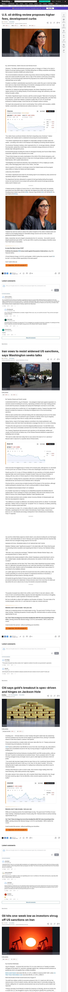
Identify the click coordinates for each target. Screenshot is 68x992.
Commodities (18, 5)
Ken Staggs (7, 659)
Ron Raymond (10, 309)
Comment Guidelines (6, 293)
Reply (5, 305)
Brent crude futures (10, 973)
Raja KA (6, 668)
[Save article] (51, 23)
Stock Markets (24, 5)
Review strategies (25, 112)
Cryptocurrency (43, 5)
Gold (6, 746)
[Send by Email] (27, 273)
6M (15, 119)
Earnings (62, 5)
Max (22, 119)
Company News (57, 5)
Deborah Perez (8, 329)
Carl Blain (9, 893)
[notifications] (63, 1)
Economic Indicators (31, 5)
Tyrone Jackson (8, 296)
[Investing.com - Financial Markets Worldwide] (7, 1)
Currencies (13, 5)
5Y (19, 119)
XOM (26, 192)
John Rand (7, 861)
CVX (42, 192)
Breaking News (6, 5)
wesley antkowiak (8, 872)
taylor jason (9, 319)
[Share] (47, 23)
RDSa (15, 194)
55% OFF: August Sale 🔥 (45, 1)
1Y (17, 119)
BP (51, 192)
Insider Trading (50, 5)
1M (12, 119)
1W (10, 119)
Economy (38, 5)
